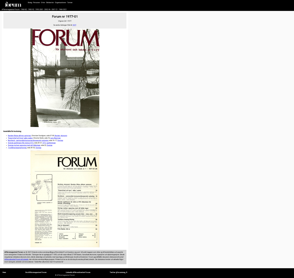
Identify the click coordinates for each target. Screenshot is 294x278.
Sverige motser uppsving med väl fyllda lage (24, 145)
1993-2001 (39, 9)
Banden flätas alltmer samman (19, 136)
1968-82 (24, 9)
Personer (36, 2)
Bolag (30, 2)
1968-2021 (63, 9)
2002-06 (47, 9)
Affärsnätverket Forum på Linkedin (16, 259)
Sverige (49, 145)
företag (60, 140)
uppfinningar (51, 143)
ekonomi (64, 136)
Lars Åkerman (55, 138)
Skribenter (50, 2)
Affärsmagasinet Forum (11, 9)
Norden (57, 136)
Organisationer (60, 2)
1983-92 (31, 9)
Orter (43, 2)
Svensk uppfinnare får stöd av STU (21, 143)
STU (44, 143)
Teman (69, 2)
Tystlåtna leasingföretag (17, 148)
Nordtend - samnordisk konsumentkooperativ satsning (28, 140)
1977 (74, 25)
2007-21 (55, 9)
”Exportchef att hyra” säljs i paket (20, 138)
